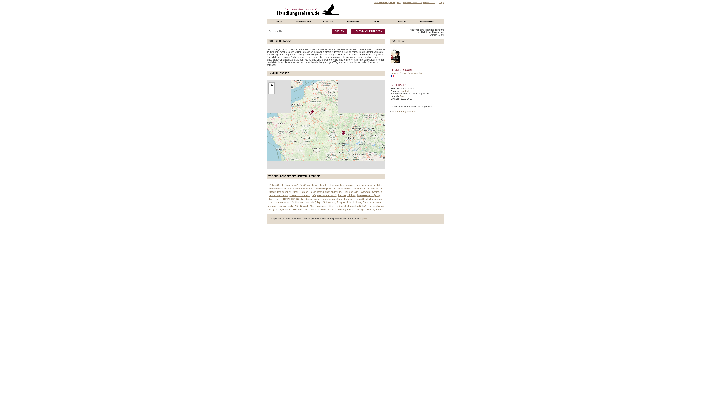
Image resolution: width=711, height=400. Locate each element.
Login (441, 2)
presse (402, 21)
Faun (402, 96)
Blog (377, 21)
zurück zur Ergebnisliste (404, 111)
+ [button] (272, 85)
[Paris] (312, 111)
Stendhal (404, 91)
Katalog (328, 21)
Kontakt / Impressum (412, 2)
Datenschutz (429, 2)
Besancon (413, 73)
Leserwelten (303, 21)
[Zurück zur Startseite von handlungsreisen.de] (335, 17)
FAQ (399, 2)
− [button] (272, 91)
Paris (421, 73)
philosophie (427, 21)
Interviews (353, 21)
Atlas (279, 21)
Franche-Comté (399, 73)
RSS (365, 218)
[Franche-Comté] (343, 133)
